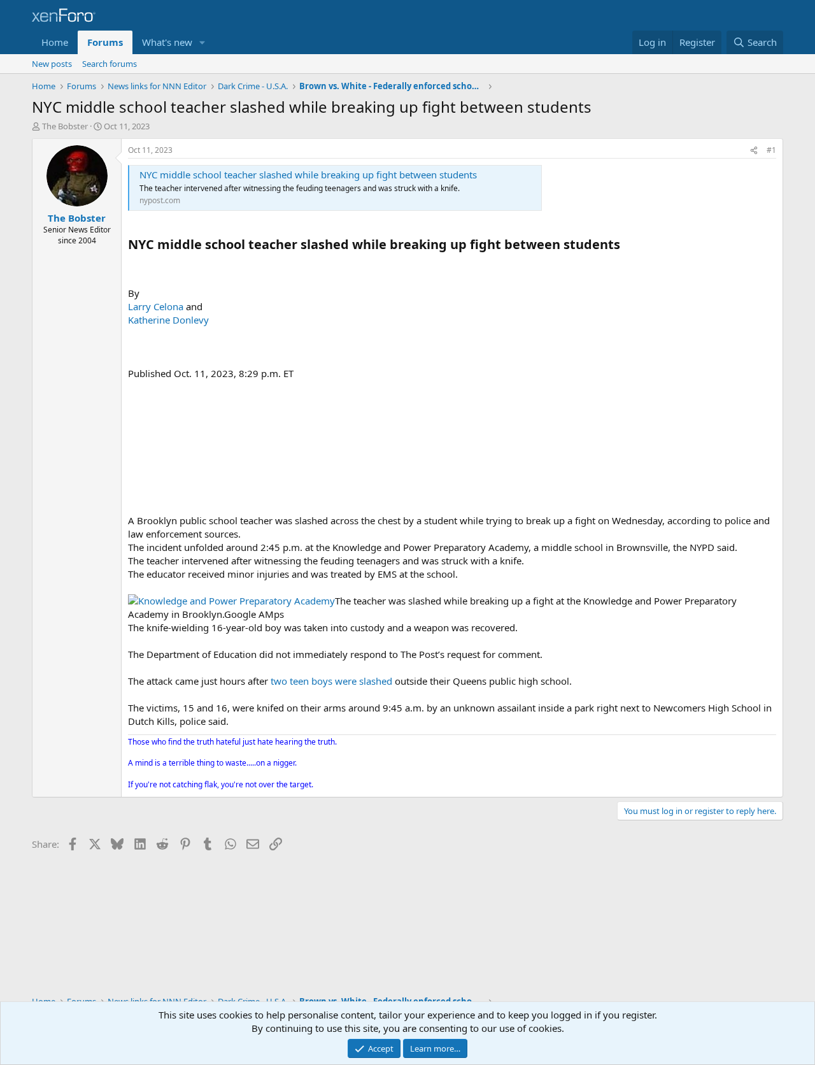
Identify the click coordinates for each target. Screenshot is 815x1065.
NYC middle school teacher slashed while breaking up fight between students (308, 174)
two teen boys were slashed (331, 681)
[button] (202, 42)
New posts (52, 63)
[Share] (754, 150)
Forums (105, 42)
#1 (771, 150)
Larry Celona (155, 306)
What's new (167, 42)
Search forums (109, 63)
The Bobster (65, 126)
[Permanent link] (626, 245)
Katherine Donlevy (168, 319)
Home (54, 42)
